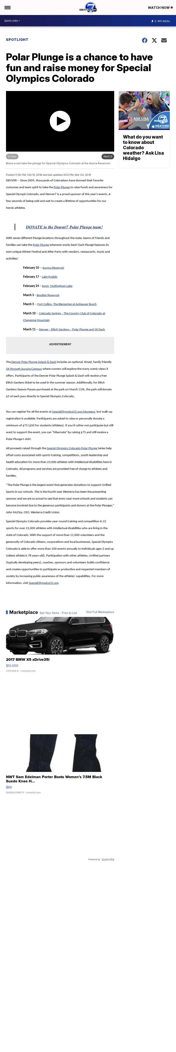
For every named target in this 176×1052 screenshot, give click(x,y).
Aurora (47, 268)
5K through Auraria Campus (24, 369)
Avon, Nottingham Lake (57, 286)
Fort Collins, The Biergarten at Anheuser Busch (67, 304)
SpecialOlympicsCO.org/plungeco (73, 411)
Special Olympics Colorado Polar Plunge (72, 448)
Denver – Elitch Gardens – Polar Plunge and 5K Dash (72, 329)
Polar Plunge (62, 187)
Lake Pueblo (49, 277)
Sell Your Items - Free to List (58, 613)
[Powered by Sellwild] (108, 859)
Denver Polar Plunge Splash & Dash (33, 362)
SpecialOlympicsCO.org (43, 583)
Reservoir (58, 268)
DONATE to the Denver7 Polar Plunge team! (64, 227)
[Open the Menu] (7, 7)
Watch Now (159, 8)
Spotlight (17, 39)
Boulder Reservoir (48, 295)
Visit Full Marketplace (100, 612)
